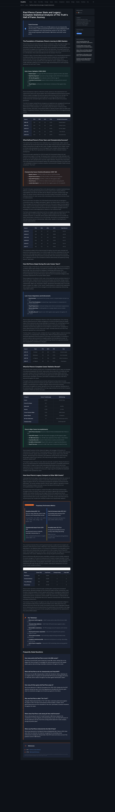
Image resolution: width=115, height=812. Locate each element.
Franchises (83, 1)
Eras (88, 1)
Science (51, 1)
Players (30, 1)
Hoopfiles (23, 2)
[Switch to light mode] (93, 2)
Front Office (40, 1)
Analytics (68, 1)
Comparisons (61, 1)
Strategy (46, 1)
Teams (35, 1)
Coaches (78, 1)
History (56, 1)
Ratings (72, 1)
